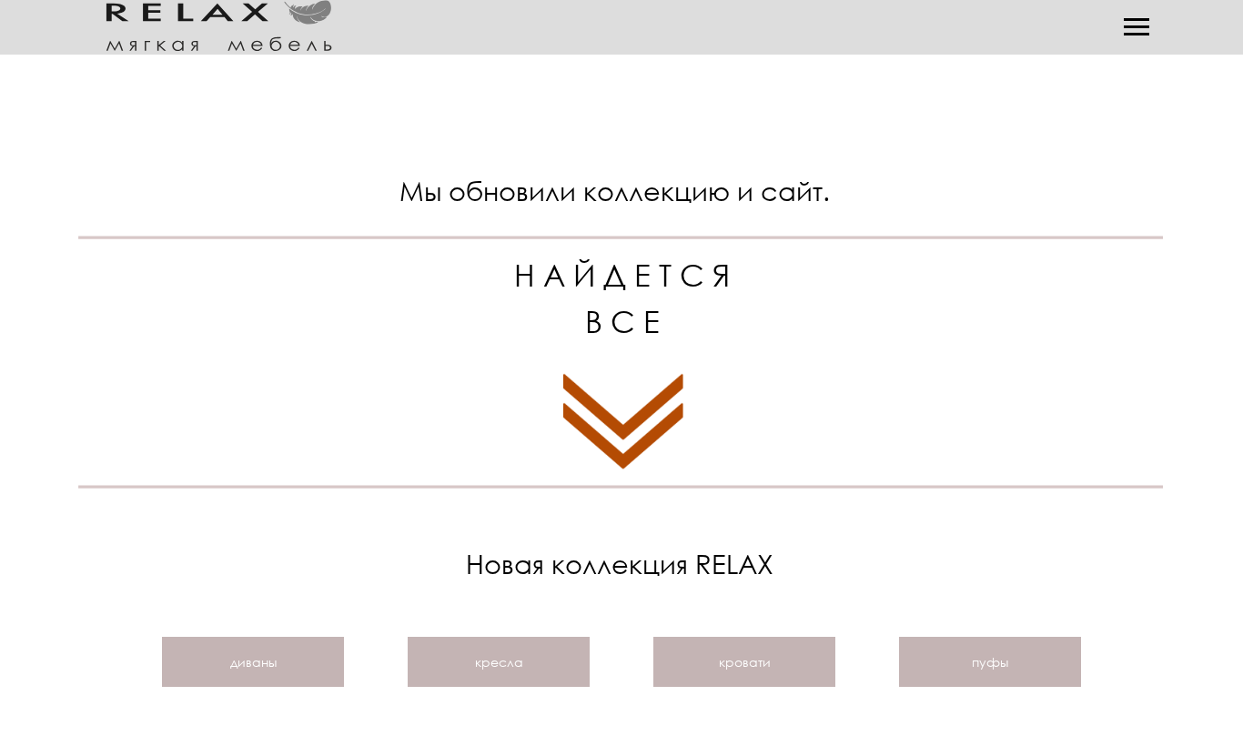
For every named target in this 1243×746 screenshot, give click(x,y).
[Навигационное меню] (1136, 27)
